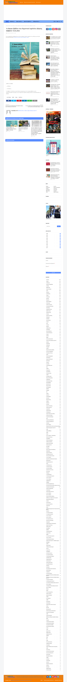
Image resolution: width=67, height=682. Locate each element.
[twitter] (56, 21)
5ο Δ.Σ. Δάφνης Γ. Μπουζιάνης (53, 435)
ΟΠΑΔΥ (53, 374)
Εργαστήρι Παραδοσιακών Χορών (53, 458)
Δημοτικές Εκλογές (53, 315)
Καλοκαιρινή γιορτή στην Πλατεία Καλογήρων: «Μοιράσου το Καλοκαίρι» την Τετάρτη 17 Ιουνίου (55, 176)
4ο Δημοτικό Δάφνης (53, 579)
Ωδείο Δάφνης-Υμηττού (53, 491)
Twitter (28, 37)
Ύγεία (53, 629)
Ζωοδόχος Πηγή (53, 376)
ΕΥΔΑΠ (53, 596)
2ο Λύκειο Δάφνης (53, 573)
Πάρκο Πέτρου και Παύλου (53, 413)
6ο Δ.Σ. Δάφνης (53, 584)
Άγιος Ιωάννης (53, 385)
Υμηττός (55, 186)
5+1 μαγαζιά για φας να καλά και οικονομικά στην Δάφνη (56, 37)
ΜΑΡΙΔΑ (53, 388)
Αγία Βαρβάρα (53, 382)
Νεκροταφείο (53, 545)
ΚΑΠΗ (53, 354)
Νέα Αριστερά (53, 609)
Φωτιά (53, 548)
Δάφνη (16, 97)
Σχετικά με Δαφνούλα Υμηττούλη (30, 2)
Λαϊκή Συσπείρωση (53, 332)
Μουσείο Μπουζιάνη (53, 377)
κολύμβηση (53, 551)
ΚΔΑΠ (53, 432)
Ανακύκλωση (53, 357)
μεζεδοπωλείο (53, 668)
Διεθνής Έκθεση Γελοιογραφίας (53, 523)
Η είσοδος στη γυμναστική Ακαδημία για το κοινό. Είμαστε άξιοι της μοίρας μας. (55, 43)
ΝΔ (53, 391)
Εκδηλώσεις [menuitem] (12, 21)
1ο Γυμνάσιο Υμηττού (53, 514)
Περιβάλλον (53, 438)
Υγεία (53, 290)
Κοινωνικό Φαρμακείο (53, 652)
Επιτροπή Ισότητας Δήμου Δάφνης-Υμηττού (53, 485)
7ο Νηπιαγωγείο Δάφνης (53, 556)
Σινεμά (53, 334)
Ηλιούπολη (53, 343)
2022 (53, 239)
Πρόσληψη (53, 329)
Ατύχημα (53, 390)
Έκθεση (53, 401)
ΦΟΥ (53, 323)
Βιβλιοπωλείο (53, 632)
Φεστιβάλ (53, 446)
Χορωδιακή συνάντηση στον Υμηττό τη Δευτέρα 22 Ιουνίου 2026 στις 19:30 (55, 170)
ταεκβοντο (53, 571)
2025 (53, 235)
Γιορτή (53, 321)
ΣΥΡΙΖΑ (53, 335)
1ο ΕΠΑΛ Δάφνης (53, 474)
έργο (53, 463)
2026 (53, 233)
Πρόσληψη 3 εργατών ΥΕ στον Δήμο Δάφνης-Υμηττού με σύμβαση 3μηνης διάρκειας (56, 50)
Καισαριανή (53, 601)
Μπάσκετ (53, 292)
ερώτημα (53, 666)
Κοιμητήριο (53, 649)
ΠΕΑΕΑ (53, 657)
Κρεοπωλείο (53, 654)
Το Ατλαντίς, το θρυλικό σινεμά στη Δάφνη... (55, 80)
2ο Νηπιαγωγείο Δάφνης (53, 623)
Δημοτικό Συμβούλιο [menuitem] (27, 21)
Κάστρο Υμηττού (53, 444)
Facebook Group (19, 37)
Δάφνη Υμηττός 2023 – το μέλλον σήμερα (53, 540)
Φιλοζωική (53, 345)
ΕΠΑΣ (53, 640)
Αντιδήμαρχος (53, 387)
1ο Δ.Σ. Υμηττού (53, 515)
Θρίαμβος (53, 542)
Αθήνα (53, 337)
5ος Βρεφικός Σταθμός (53, 624)
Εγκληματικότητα (53, 309)
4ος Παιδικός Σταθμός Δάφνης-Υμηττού (53, 582)
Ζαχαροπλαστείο (53, 559)
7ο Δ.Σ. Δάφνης (53, 479)
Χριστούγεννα (53, 320)
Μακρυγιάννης (53, 399)
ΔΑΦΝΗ (53, 635)
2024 (53, 236)
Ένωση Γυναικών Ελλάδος (53, 496)
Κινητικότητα (53, 502)
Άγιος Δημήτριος (53, 331)
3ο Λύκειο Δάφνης (53, 468)
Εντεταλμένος (53, 598)
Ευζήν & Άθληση (53, 430)
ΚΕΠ (53, 418)
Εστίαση (53, 404)
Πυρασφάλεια (53, 396)
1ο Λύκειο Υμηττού (53, 466)
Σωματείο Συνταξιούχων (53, 612)
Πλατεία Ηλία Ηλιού (53, 562)
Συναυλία (53, 363)
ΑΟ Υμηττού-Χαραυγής (53, 520)
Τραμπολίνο (53, 660)
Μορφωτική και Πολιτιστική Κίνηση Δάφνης (53, 426)
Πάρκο (53, 295)
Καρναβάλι (53, 528)
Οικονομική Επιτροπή (53, 306)
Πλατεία (53, 362)
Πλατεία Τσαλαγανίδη (53, 488)
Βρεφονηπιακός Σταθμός (53, 349)
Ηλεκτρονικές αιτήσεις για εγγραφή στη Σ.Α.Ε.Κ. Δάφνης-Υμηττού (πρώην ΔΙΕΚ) (55, 93)
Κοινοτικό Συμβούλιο (53, 351)
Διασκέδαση (53, 371)
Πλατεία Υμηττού (53, 407)
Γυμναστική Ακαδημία (53, 416)
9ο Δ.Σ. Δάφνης (53, 494)
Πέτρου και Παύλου (53, 415)
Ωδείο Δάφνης (53, 570)
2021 (53, 241)
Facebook (15, 37)
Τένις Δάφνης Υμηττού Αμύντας (53, 568)
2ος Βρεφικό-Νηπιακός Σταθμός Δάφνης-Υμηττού (53, 575)
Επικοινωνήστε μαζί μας (58, 680)
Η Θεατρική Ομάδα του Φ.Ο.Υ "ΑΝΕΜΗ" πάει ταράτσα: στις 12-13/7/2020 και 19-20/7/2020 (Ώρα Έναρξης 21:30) (55, 101)
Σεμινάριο (53, 567)
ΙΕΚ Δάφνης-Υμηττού (53, 454)
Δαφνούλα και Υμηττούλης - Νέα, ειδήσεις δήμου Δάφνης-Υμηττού (21, 680)
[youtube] (58, 21)
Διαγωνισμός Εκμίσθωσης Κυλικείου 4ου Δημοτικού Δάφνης (23, 129)
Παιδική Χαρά (53, 410)
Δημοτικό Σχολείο (53, 595)
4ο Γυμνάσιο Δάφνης (53, 554)
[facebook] (54, 21)
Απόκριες (53, 402)
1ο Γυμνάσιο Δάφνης (53, 512)
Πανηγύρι (53, 346)
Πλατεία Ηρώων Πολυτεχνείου (53, 610)
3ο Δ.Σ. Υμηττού (53, 537)
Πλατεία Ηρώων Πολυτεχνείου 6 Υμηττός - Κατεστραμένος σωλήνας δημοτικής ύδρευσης (55, 58)
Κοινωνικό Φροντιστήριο (53, 455)
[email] (61, 21)
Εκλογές (47, 188)
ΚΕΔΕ (53, 648)
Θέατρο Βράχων (53, 301)
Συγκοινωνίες (53, 532)
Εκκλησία (53, 318)
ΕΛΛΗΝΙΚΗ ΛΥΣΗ (53, 557)
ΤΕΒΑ (53, 613)
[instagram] (59, 21)
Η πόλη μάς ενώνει (53, 365)
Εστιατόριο (53, 471)
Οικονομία (55, 188)
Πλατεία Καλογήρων (53, 440)
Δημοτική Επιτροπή (53, 359)
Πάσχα (53, 393)
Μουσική (53, 398)
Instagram (24, 37)
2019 (53, 244)
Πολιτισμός (55, 189)
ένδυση (53, 665)
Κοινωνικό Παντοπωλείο (53, 651)
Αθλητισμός (53, 287)
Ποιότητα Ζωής (53, 373)
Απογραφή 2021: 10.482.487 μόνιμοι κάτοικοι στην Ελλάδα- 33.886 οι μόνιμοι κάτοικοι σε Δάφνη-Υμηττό (55, 86)
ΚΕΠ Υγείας (53, 360)
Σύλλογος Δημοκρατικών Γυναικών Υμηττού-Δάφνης (53, 509)
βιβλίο (13, 97)
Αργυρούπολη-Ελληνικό (53, 499)
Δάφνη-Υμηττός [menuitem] (18, 21)
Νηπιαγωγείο (53, 460)
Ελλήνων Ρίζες (53, 526)
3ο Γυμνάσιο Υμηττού (53, 518)
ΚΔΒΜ (53, 599)
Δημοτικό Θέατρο (53, 452)
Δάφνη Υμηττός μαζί (53, 443)
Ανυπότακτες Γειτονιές (53, 469)
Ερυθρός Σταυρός (53, 643)
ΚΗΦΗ (53, 543)
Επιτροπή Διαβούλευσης (53, 483)
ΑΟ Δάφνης (53, 307)
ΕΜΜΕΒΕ (53, 482)
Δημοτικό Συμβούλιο (57, 187)
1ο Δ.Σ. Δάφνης (53, 457)
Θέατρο (53, 326)
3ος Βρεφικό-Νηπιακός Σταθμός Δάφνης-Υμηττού (53, 577)
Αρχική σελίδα (8, 25)
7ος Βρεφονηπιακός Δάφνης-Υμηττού (53, 585)
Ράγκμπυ (53, 565)
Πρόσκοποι (53, 505)
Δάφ (53, 637)
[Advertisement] (33, 12)
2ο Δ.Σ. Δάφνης (53, 424)
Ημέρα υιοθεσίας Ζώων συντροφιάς (53, 646)
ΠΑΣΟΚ (53, 368)
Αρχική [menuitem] (7, 21)
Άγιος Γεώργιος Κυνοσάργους (53, 449)
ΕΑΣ (53, 638)
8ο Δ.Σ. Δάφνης (53, 587)
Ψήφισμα (53, 472)
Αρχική (22, 2)
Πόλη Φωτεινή (53, 312)
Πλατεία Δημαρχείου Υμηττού (53, 427)
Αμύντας (53, 298)
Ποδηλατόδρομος (53, 531)
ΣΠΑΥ (53, 429)
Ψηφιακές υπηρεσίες (53, 663)
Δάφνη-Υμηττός (53, 593)
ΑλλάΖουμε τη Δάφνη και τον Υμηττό (53, 497)
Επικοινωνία (39, 2)
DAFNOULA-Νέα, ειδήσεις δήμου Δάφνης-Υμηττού (27, 110)
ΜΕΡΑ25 (53, 529)
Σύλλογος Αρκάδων (53, 441)
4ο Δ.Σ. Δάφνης (13, 25)
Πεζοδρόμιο (53, 379)
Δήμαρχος (53, 317)
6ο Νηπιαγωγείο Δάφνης (53, 626)
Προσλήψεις (48, 189)
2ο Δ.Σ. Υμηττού (53, 517)
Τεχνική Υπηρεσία (53, 615)
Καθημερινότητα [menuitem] (36, 21)
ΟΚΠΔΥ (53, 348)
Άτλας (53, 590)
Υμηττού (53, 662)
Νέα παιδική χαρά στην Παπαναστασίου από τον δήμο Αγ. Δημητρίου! (55, 64)
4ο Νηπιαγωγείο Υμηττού (53, 581)
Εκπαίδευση (20, 97)
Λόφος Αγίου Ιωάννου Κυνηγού (53, 604)
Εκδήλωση (53, 282)
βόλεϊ (53, 618)
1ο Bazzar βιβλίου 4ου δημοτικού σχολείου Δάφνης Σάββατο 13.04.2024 (11, 129)
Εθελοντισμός (53, 310)
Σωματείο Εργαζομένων (53, 421)
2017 (53, 247)
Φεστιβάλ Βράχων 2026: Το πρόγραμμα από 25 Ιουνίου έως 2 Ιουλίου (55, 164)
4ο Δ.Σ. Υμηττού (53, 477)
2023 (53, 238)
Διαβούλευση (53, 480)
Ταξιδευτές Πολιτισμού (53, 546)
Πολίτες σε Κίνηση (53, 304)
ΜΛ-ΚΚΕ (53, 607)
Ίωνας (53, 627)
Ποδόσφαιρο (53, 412)
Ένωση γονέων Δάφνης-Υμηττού (53, 340)
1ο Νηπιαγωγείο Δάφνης (53, 621)
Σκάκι (53, 507)
